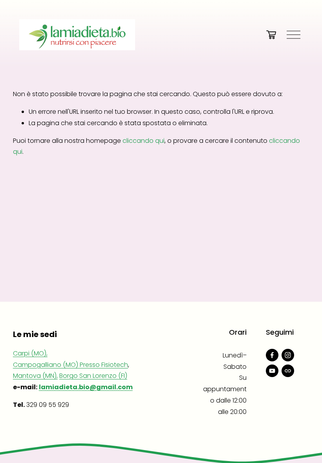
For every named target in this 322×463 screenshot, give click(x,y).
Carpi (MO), (30, 353)
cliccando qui (144, 140)
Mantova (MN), (35, 375)
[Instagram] (288, 355)
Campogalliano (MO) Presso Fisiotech (70, 364)
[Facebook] (272, 355)
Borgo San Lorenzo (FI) (93, 375)
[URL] (288, 371)
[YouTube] (272, 371)
